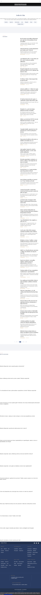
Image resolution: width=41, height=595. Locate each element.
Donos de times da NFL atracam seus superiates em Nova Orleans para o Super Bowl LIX (28, 302)
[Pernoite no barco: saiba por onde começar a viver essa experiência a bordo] (20, 409)
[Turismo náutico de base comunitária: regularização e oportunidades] (11, 274)
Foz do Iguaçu (19, 563)
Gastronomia (17, 22)
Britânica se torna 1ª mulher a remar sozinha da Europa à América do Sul (28, 240)
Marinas (34, 550)
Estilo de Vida (4, 559)
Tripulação (29, 556)
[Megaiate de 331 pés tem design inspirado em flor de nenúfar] (11, 112)
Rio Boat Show (22, 298)
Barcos (2, 546)
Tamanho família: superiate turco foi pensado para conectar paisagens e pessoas (28, 130)
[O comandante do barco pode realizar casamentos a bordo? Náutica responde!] (20, 384)
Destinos (6, 22)
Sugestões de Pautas (31, 567)
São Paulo (16, 561)
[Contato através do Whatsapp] (32, 543)
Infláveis (5, 548)
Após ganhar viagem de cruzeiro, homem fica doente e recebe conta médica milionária (28, 150)
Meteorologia (35, 552)
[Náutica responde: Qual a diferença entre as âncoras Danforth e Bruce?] (20, 447)
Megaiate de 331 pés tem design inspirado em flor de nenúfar (27, 109)
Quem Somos (29, 561)
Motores (20, 548)
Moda (31, 22)
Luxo (22, 22)
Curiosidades (22, 84)
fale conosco (24, 589)
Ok (4, 594)
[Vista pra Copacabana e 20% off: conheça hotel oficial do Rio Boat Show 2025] (11, 294)
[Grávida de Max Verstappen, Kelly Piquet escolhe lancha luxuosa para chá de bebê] (11, 203)
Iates (21, 115)
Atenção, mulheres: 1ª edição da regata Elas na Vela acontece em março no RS (29, 89)
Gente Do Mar (22, 267)
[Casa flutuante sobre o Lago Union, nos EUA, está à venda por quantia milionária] (11, 62)
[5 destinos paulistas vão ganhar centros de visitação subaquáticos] (11, 324)
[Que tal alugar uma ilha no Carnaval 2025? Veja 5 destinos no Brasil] (11, 183)
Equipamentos (17, 546)
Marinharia (29, 552)
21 (16, 341)
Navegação (16, 550)
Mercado (21, 124)
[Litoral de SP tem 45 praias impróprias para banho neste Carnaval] (11, 52)
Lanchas (2, 550)
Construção (29, 548)
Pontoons (7, 550)
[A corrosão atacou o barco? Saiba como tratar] (20, 509)
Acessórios (16, 548)
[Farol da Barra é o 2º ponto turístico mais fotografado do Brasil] (11, 173)
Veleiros (2, 552)
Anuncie (28, 565)
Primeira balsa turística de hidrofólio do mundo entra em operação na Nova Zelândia (29, 312)
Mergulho (26, 22)
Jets (8, 548)
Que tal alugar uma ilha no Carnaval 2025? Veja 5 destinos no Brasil (28, 180)
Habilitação (35, 548)
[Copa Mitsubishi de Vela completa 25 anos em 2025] (11, 223)
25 (23, 341)
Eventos (21, 226)
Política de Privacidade (8, 594)
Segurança (21, 550)
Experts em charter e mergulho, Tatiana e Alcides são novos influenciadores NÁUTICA (27, 261)
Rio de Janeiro (21, 561)
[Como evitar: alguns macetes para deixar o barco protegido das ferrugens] (20, 521)
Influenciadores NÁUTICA (32, 563)
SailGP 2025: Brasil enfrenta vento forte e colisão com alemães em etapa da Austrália (29, 251)
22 (18, 341)
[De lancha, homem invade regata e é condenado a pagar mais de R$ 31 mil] (11, 102)
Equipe (34, 561)
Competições (22, 94)
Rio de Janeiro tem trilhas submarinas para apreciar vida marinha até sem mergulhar (29, 40)
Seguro (33, 554)
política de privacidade (18, 589)
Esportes (11, 22)
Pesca (35, 22)
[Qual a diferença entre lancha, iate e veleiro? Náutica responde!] (20, 372)
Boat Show (16, 559)
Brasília (15, 565)
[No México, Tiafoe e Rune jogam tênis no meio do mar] (11, 82)
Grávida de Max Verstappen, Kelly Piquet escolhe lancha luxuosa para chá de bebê (28, 201)
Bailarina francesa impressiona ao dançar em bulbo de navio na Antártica (29, 331)
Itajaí (15, 563)
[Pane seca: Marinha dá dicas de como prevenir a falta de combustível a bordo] (20, 497)
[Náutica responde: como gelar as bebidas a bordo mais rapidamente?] (20, 459)
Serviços (29, 546)
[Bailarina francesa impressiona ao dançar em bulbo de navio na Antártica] (11, 334)
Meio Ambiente (22, 54)
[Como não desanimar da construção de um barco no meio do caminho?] (20, 485)
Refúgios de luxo (20, 24)
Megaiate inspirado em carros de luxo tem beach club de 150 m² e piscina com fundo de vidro (29, 70)
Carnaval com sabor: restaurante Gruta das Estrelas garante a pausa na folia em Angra (29, 191)
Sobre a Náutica (31, 559)
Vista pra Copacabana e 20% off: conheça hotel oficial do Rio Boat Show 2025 (29, 292)
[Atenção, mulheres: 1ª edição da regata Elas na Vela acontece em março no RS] (11, 92)
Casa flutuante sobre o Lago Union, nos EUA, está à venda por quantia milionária (29, 60)
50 (26, 341)
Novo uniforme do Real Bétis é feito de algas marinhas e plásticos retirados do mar (29, 282)
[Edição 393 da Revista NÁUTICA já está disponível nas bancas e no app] (11, 122)
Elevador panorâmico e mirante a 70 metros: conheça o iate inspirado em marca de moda (28, 161)
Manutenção (29, 550)
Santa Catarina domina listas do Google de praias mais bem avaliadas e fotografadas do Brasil (29, 211)
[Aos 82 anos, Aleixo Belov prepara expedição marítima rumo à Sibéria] (11, 233)
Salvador (19, 565)
